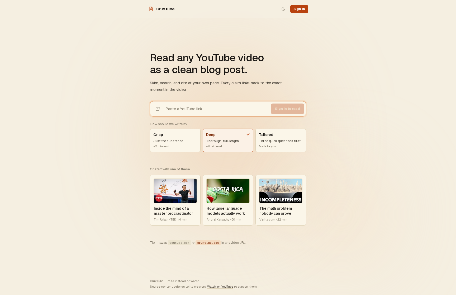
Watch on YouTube (220, 286)
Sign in (299, 9)
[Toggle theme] (283, 9)
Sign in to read (287, 108)
